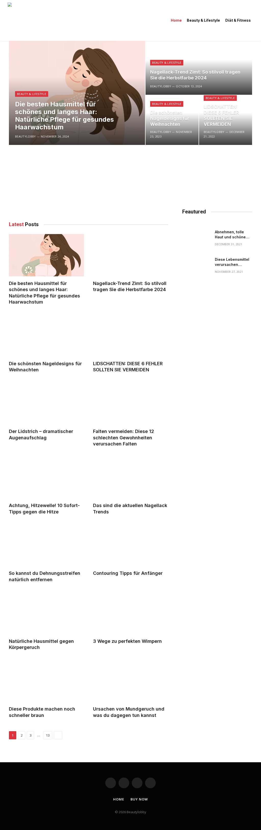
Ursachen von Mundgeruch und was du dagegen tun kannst (128, 712)
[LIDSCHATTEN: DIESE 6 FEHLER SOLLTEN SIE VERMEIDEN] (130, 336)
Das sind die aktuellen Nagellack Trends (130, 508)
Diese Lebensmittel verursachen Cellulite (232, 262)
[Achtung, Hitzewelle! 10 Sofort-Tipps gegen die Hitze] (46, 477)
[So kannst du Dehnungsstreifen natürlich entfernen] (46, 545)
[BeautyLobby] (61, 20)
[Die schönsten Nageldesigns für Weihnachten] (46, 336)
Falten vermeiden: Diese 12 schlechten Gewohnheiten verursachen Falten (123, 437)
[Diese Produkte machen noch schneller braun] (46, 681)
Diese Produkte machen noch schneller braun (42, 712)
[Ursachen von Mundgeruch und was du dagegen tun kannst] (130, 681)
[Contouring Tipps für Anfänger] (130, 545)
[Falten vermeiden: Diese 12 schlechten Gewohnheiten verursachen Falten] (130, 403)
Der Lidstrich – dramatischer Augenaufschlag (41, 434)
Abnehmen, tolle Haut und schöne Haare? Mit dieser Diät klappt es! (231, 235)
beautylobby (25, 136)
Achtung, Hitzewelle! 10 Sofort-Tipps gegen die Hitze (44, 508)
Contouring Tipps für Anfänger (128, 573)
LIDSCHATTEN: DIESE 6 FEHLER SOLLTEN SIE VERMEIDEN (221, 115)
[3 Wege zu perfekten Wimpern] (130, 613)
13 (47, 735)
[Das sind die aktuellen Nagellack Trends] (130, 477)
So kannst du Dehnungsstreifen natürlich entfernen (44, 576)
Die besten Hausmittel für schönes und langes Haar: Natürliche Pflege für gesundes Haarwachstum (64, 115)
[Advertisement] (88, 180)
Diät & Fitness (238, 20)
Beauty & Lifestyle (203, 20)
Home (176, 20)
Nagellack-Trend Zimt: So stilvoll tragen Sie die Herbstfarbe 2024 (195, 74)
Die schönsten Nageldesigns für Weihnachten (169, 118)
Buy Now (139, 799)
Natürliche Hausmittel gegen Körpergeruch (41, 644)
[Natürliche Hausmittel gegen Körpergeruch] (46, 613)
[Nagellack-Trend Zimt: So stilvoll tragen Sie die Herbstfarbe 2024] (199, 68)
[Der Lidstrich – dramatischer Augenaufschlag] (46, 403)
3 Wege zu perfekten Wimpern (127, 641)
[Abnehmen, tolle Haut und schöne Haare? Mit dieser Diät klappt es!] (196, 239)
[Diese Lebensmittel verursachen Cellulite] (196, 266)
